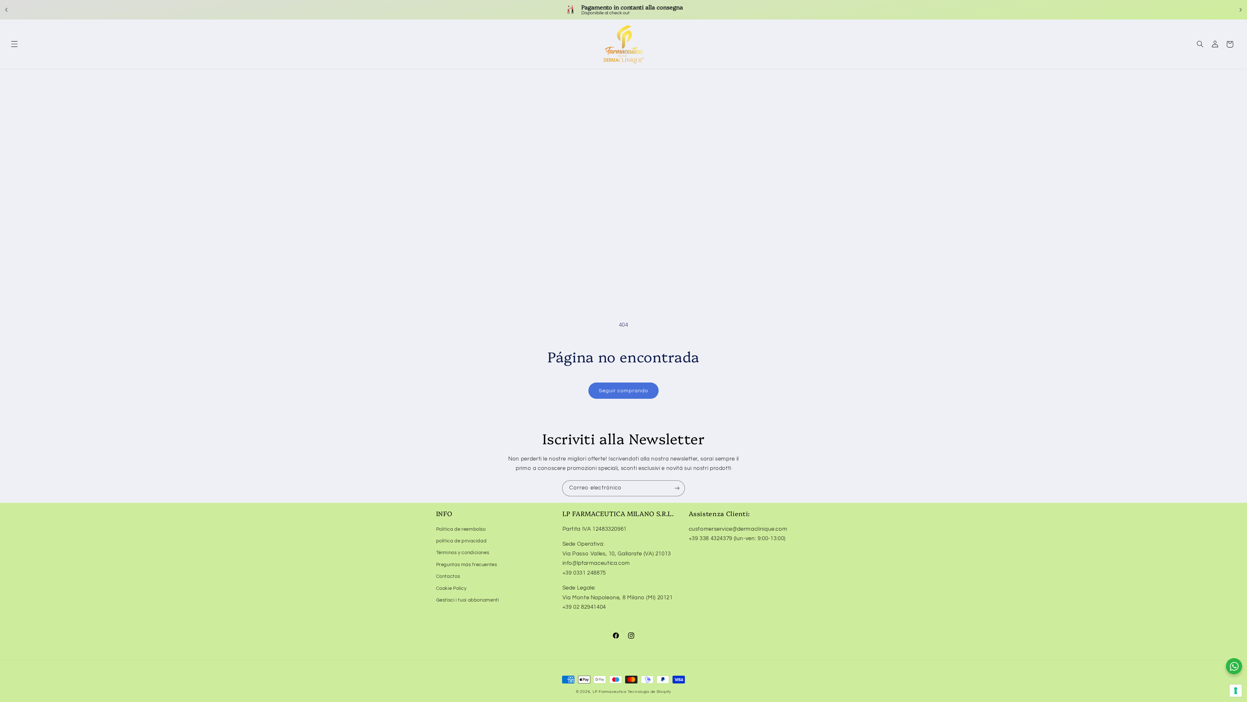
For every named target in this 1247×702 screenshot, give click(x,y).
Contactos (448, 576)
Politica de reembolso (461, 529)
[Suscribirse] (677, 488)
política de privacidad (461, 541)
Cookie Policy (451, 588)
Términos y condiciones (462, 552)
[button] (14, 44)
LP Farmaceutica (610, 692)
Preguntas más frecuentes (466, 564)
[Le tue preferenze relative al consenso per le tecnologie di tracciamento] (1235, 690)
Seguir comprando (624, 390)
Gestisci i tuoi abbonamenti (467, 600)
